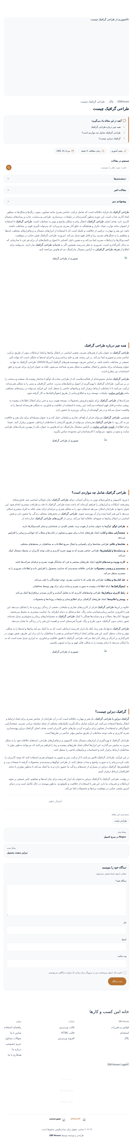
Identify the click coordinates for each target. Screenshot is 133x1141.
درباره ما (16, 1049)
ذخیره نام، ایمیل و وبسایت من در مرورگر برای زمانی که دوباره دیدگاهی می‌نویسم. (85, 972)
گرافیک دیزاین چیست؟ (110, 138)
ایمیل (123, 939)
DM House (55, 1135)
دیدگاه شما (120, 881)
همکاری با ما (14, 1054)
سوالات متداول (13, 1038)
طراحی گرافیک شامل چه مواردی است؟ (101, 132)
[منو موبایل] (109, 6)
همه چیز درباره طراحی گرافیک (106, 127)
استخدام (124, 1032)
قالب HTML (67, 1032)
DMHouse (123, 101)
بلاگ (111, 101)
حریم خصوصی (13, 1043)
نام (125, 922)
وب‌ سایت (122, 956)
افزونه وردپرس (66, 1038)
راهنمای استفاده (12, 1027)
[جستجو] (9, 167)
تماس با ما (15, 1032)
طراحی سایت (120, 821)
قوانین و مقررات (120, 1027)
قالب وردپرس (66, 1027)
